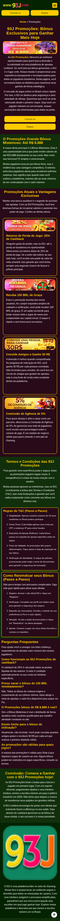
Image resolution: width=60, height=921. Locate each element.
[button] (54, 5)
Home (23, 22)
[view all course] (54, 915)
